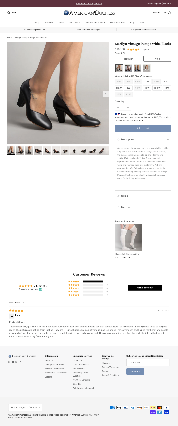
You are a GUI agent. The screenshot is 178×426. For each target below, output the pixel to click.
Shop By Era (74, 22)
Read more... (139, 120)
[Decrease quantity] (117, 107)
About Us (49, 360)
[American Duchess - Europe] (89, 12)
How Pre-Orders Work (54, 369)
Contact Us (77, 360)
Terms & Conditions (110, 375)
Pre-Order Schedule (81, 380)
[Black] (119, 68)
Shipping (106, 363)
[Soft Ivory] (146, 68)
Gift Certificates (117, 22)
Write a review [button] (145, 287)
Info (142, 22)
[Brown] (128, 68)
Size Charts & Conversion (56, 373)
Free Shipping (79, 369)
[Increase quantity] (128, 107)
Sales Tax (77, 384)
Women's (49, 22)
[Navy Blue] (137, 68)
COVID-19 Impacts (81, 364)
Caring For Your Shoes (54, 364)
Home (9, 37)
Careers (48, 377)
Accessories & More (95, 22)
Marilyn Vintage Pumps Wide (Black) (31, 37)
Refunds (105, 371)
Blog (132, 22)
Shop (36, 22)
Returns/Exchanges (110, 367)
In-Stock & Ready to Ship (89, 3)
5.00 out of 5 (40, 286)
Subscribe (135, 371)
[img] (16, 310)
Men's (61, 22)
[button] (74, 281)
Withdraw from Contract (83, 388)
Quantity (119, 101)
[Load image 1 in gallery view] (58, 93)
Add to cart (143, 128)
